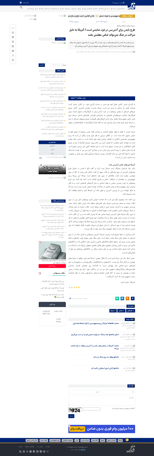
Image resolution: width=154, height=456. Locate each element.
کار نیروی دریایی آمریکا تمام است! (52, 169)
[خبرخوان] (20, 451)
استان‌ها (68, 9)
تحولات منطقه (127, 16)
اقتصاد (101, 9)
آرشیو (20, 447)
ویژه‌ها (42, 9)
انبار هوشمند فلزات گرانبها (46, 312)
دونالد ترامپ (85, 441)
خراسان (75, 9)
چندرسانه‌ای (56, 9)
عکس (62, 9)
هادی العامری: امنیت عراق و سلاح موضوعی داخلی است (79, 16)
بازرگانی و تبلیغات (29, 447)
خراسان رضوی (111, 441)
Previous (63, 165)
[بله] (12, 37)
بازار (37, 9)
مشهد (102, 441)
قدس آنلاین (131, 7)
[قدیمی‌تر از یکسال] (127, 326)
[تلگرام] (12, 51)
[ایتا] (12, 42)
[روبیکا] (12, 28)
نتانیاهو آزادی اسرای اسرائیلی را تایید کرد (105, 368)
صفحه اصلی (122, 9)
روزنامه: (64, 65)
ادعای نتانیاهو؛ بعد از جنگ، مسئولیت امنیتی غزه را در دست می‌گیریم (95, 334)
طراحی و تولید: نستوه (76, 450)
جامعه (96, 9)
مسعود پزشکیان (67, 441)
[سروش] (12, 46)
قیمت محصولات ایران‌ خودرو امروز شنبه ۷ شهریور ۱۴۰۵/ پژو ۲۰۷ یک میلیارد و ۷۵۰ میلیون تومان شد (52, 208)
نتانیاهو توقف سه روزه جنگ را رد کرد (106, 357)
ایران (76, 441)
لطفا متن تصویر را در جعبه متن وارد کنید (123, 409)
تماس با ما (40, 447)
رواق (80, 9)
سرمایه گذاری (52, 266)
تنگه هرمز (95, 441)
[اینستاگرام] (12, 55)
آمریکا (112, 311)
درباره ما (48, 447)
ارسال (71, 416)
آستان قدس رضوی (32, 441)
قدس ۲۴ (48, 9)
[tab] (52, 142)
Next (41, 165)
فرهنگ (90, 9)
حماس (120, 311)
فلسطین (129, 311)
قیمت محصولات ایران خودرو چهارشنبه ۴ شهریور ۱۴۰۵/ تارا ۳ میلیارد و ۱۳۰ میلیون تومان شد (52, 235)
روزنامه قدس (30, 9)
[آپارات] (12, 60)
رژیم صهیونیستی (55, 441)
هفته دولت (43, 441)
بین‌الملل (108, 9)
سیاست (114, 9)
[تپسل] (69, 426)
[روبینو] (12, 33)
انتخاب (42, 65)
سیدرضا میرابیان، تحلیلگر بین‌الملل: (126, 26)
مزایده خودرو (58, 311)
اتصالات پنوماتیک (58, 320)
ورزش (84, 9)
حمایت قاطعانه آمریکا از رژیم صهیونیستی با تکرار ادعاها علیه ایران (96, 323)
